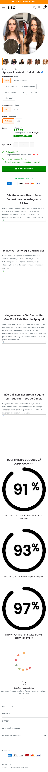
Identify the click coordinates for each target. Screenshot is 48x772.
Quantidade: (7, 145)
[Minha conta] (39, 7)
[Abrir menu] (3, 7)
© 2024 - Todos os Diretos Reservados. (15, 767)
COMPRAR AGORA (25, 169)
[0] (43, 7)
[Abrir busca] (34, 7)
